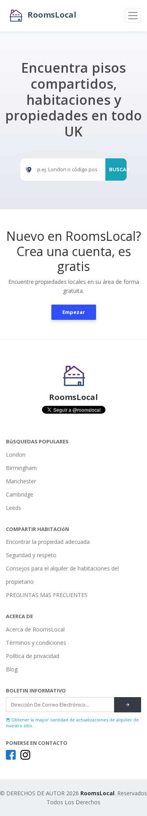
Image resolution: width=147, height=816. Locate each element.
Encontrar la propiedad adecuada (48, 541)
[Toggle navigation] (133, 16)
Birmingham (21, 468)
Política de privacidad (32, 656)
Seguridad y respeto (31, 555)
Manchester (21, 481)
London (15, 454)
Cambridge (19, 494)
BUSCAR (118, 169)
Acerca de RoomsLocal (35, 629)
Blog (12, 669)
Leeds (13, 507)
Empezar (73, 312)
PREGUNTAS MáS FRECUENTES (46, 595)
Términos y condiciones (36, 642)
